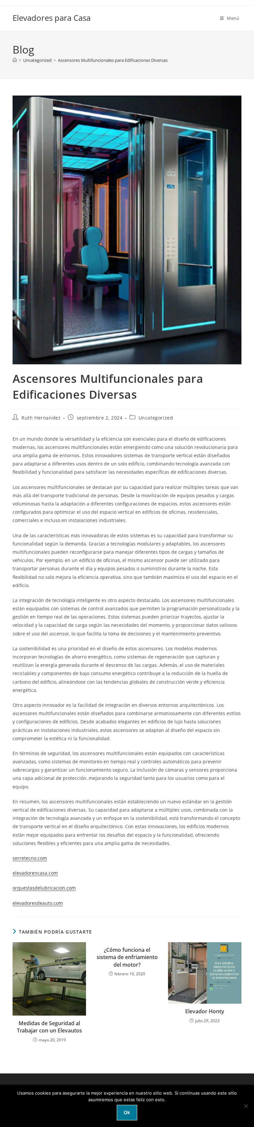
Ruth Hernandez (41, 418)
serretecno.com (30, 858)
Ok (127, 1112)
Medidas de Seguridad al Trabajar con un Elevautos (49, 1027)
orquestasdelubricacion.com (44, 888)
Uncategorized (156, 418)
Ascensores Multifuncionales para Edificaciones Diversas (113, 60)
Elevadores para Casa (52, 17)
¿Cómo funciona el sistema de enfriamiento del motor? (127, 957)
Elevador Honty (204, 1011)
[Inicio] (15, 60)
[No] (245, 1106)
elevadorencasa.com (35, 873)
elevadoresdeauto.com (38, 903)
